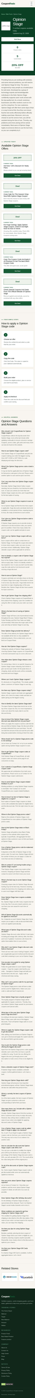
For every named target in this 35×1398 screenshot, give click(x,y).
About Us (4, 1347)
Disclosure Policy (6, 1373)
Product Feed (5, 1333)
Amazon (3, 1322)
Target (3, 1316)
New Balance (5, 1319)
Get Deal (17, 175)
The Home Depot (6, 1311)
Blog (2, 1359)
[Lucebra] (17, 1277)
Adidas (3, 1325)
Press (3, 1356)
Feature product (6, 1339)
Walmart (3, 1314)
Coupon (8, 3)
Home (3, 14)
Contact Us (4, 1350)
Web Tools (9, 14)
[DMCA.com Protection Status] (7, 1384)
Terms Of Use (5, 1367)
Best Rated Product (7, 1336)
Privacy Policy (5, 1370)
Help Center (5, 1353)
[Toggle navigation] (31, 4)
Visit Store (17, 39)
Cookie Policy (5, 1376)
